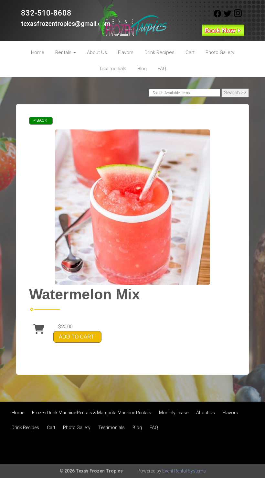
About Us (97, 52)
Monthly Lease (173, 412)
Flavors (125, 52)
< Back (40, 120)
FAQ (162, 69)
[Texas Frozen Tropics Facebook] (217, 16)
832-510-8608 (46, 12)
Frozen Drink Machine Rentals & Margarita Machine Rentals (91, 412)
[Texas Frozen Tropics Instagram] (238, 16)
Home (37, 52)
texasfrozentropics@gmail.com (66, 24)
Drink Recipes (159, 52)
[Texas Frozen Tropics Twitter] (227, 16)
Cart (190, 52)
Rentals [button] (64, 52)
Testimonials (112, 69)
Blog (142, 69)
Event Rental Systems (184, 470)
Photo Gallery (220, 52)
